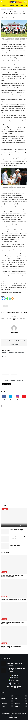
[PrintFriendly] (10, 298)
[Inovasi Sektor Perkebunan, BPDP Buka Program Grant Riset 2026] (5, 546)
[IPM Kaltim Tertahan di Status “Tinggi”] (14, 517)
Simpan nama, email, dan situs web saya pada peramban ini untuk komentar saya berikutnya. (14, 379)
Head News (4, 9)
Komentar (4, 356)
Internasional (21, 703)
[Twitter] (5, 298)
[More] (12, 298)
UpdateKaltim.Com (9, 713)
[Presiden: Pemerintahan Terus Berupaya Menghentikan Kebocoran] (14, 635)
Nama (4, 373)
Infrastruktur (21, 706)
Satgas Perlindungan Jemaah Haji (18, 536)
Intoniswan (14, 332)
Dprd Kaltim (21, 701)
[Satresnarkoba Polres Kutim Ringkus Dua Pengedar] (14, 588)
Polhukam (7, 706)
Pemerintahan (7, 701)
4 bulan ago (13, 532)
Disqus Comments (14, 344)
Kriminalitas (21, 695)
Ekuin (21, 698)
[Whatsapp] (7, 298)
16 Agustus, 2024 (4, 17)
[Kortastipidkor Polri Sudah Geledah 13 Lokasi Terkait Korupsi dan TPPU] (14, 564)
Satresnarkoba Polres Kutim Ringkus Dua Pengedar (13, 599)
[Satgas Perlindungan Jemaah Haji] (5, 539)
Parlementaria (7, 703)
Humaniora (9, 9)
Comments (8, 340)
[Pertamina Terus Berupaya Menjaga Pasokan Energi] (5, 532)
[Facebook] (2, 298)
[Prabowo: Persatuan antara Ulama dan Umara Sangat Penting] (14, 611)
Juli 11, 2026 (10, 665)
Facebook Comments (20, 340)
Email (12, 373)
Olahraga (6, 305)
